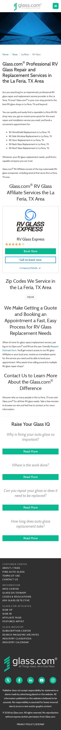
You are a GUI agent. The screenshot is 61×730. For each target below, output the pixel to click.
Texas (15, 54)
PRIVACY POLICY (25, 724)
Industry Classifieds (16, 638)
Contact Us (10, 579)
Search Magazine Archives (20, 634)
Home (5, 54)
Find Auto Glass (13, 571)
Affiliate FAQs (12, 617)
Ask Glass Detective (16, 600)
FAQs (17, 567)
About (6, 567)
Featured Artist (13, 621)
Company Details (29, 268)
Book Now (30, 251)
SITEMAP (39, 724)
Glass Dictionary (14, 592)
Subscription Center (16, 630)
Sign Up (7, 609)
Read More (30, 451)
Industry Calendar (15, 642)
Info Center (10, 588)
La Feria (25, 54)
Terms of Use (11, 575)
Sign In (7, 613)
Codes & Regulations (16, 596)
